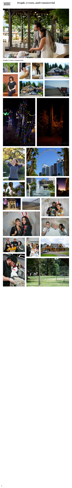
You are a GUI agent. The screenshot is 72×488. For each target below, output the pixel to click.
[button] (10, 68)
